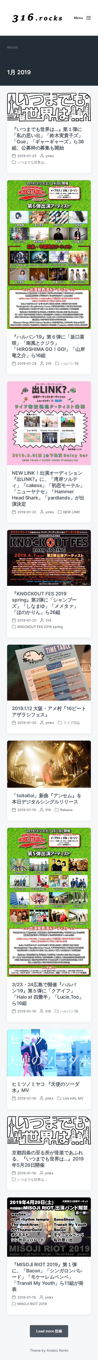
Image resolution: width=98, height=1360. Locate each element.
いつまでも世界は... (32, 162)
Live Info (69, 1098)
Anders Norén (57, 1350)
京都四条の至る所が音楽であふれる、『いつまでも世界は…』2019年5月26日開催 (48, 1159)
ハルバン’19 (69, 363)
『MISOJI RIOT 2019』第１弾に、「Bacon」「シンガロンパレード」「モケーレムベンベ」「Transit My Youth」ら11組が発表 (47, 1277)
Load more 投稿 (49, 1331)
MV (80, 1098)
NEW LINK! (71, 512)
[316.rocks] (37, 18)
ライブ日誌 (71, 723)
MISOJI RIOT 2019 (32, 1304)
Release (66, 810)
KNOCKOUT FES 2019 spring (40, 627)
